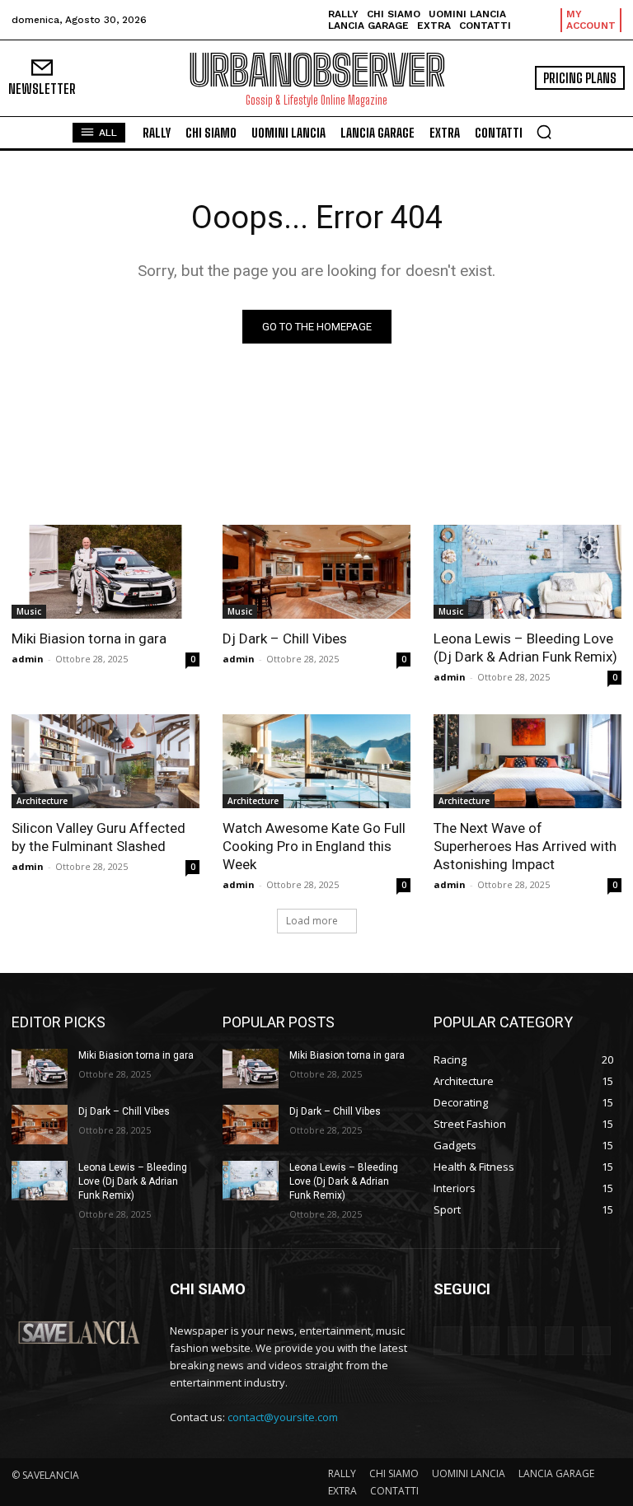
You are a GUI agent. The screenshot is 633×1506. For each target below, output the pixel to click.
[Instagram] (559, 1340)
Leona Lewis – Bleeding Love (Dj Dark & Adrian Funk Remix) (525, 647)
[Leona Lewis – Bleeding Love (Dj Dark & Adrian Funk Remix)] (527, 572)
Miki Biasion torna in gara (89, 638)
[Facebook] (485, 1340)
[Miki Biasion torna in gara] (105, 572)
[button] (544, 131)
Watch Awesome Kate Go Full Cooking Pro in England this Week (314, 846)
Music (28, 611)
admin (28, 658)
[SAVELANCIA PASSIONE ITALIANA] (79, 1332)
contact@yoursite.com (282, 1417)
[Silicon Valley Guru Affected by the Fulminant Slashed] (105, 761)
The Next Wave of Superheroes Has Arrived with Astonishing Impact (525, 846)
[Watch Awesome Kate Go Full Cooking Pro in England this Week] (316, 761)
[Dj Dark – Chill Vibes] (316, 572)
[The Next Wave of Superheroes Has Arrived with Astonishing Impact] (527, 761)
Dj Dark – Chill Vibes (285, 638)
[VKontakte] (596, 1340)
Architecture (42, 801)
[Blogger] (448, 1340)
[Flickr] (522, 1340)
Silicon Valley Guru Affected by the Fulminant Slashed (98, 837)
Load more (312, 921)
